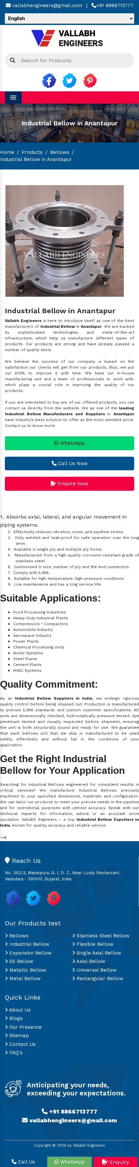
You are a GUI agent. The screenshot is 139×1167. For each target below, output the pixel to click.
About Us (19, 1010)
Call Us (25, 1162)
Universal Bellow (96, 970)
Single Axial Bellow (98, 953)
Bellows (59, 152)
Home (7, 152)
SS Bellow (20, 961)
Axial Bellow (90, 961)
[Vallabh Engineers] (69, 37)
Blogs (15, 1018)
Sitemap (18, 1035)
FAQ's (15, 1053)
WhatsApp (72, 443)
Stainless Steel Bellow (102, 936)
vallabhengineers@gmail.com (46, 5)
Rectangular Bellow (99, 978)
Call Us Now (72, 463)
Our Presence (25, 1027)
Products (32, 152)
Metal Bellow (24, 978)
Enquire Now (72, 483)
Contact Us (22, 1044)
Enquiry (118, 1162)
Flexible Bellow (94, 944)
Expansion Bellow (30, 953)
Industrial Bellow (28, 944)
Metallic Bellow (27, 970)
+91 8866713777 (114, 5)
